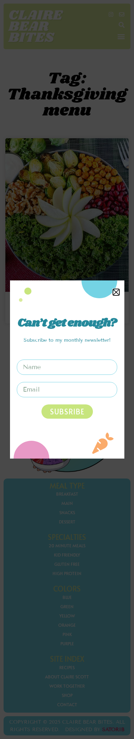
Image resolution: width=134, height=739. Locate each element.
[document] (67, 369)
